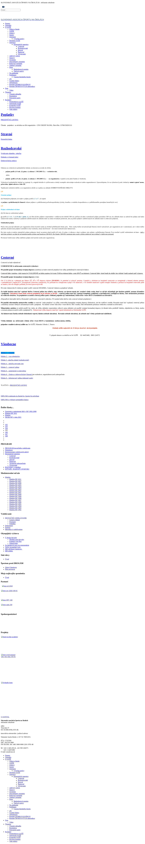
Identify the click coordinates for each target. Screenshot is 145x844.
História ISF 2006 (15, 483)
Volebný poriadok (15, 65)
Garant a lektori (14, 520)
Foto (6, 88)
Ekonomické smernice (21, 44)
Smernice (12, 42)
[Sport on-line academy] (10, 644)
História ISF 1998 (15, 498)
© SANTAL (5, 717)
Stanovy (12, 58)
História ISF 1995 (15, 504)
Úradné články (14, 81)
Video (11, 90)
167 (6, 434)
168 (6, 436)
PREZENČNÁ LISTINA (9, 120)
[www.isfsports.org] (7, 586)
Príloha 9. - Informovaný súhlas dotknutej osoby (17, 378)
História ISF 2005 (15, 485)
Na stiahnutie (13, 73)
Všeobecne (8, 344)
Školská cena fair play (16, 539)
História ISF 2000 (15, 494)
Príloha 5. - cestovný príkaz (10, 367)
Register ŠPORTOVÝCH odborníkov (22, 86)
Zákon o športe (14, 29)
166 (6, 432)
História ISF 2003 (15, 489)
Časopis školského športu (22, 77)
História (7, 415)
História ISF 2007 (15, 481)
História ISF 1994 (15, 506)
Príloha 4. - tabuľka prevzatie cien (12, 364)
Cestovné (21, 46)
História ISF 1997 (15, 500)
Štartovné (21, 52)
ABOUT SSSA (14, 56)
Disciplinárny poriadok (17, 62)
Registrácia (13, 96)
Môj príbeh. (9, 551)
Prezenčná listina (6, 139)
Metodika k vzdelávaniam (13, 529)
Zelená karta (13, 543)
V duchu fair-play (11, 537)
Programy (12, 522)
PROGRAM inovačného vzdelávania (17, 448)
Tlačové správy (19, 71)
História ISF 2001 (15, 492)
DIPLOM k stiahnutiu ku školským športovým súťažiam (20, 396)
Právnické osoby (14, 98)
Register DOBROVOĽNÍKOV (20, 84)
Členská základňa (15, 94)
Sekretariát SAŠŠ (15, 104)
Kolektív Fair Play (15, 541)
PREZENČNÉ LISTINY (18, 385)
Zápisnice (12, 37)
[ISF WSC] (10, 662)
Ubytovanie (22, 54)
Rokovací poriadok (15, 63)
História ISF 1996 (15, 502)
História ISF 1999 (15, 496)
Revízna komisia (14, 107)
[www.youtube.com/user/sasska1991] (3, 8)
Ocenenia (12, 60)
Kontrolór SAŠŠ (14, 105)
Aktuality (8, 25)
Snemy (11, 35)
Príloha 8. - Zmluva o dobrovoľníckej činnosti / (16, 374)
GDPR (11, 31)
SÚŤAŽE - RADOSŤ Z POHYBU (17, 469)
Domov (7, 23)
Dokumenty (9, 526)
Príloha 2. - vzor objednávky (10, 356)
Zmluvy (12, 33)
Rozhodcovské (23, 48)
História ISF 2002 (15, 491)
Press (11, 67)
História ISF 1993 (15, 508)
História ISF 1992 (15, 510)
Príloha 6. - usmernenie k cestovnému (13, 371)
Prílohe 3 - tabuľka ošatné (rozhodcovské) (15, 360)
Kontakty (8, 100)
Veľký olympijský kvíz (12, 547)
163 (6, 426)
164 (6, 428)
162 (6, 424)
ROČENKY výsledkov (13, 467)
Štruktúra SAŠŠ (14, 41)
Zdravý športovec (11, 567)
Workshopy (9, 450)
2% (10, 79)
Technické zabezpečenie (17, 463)
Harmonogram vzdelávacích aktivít (17, 452)
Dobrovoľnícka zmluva (9, 161)
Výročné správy (19, 39)
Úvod (7, 559)
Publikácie (12, 75)
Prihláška (12, 524)
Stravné (20, 50)
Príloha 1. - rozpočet (7, 353)
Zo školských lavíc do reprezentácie (17, 545)
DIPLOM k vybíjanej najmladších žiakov (15, 400)
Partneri (7, 527)
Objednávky (13, 83)
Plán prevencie (10, 569)
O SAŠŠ (8, 27)
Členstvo (8, 92)
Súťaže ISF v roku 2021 (13, 417)
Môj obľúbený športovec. (13, 549)
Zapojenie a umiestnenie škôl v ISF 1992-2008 (20, 411)
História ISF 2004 (15, 487)
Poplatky (7, 114)
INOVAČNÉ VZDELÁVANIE (16, 518)
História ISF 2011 (11, 413)
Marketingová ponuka (21, 69)
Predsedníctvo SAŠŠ (16, 102)
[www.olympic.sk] (9, 591)
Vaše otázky (13, 109)
